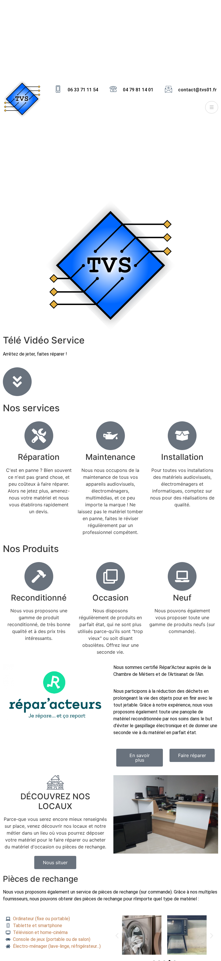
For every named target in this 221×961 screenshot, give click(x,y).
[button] (117, 935)
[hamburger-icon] (211, 107)
